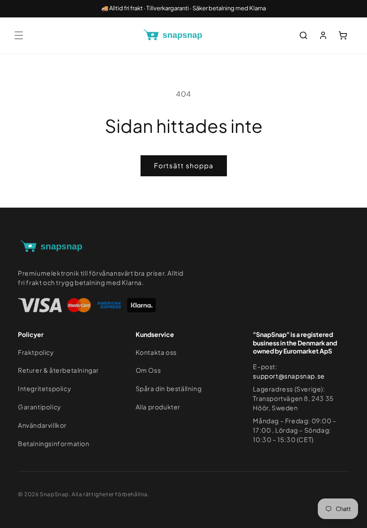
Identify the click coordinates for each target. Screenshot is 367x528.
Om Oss (148, 370)
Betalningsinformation (54, 443)
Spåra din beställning (169, 388)
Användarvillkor (42, 425)
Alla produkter (158, 407)
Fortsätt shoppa (183, 165)
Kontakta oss (156, 352)
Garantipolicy (39, 407)
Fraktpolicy (36, 352)
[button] (19, 35)
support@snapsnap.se (288, 376)
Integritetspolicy (44, 388)
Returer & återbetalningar (58, 370)
